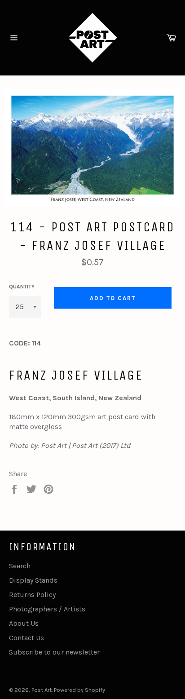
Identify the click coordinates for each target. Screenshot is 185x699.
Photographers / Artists (47, 609)
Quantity (22, 286)
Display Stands (33, 580)
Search (20, 566)
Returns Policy (32, 594)
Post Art (41, 689)
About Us (24, 623)
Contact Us (26, 637)
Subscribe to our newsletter (54, 652)
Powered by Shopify (79, 689)
